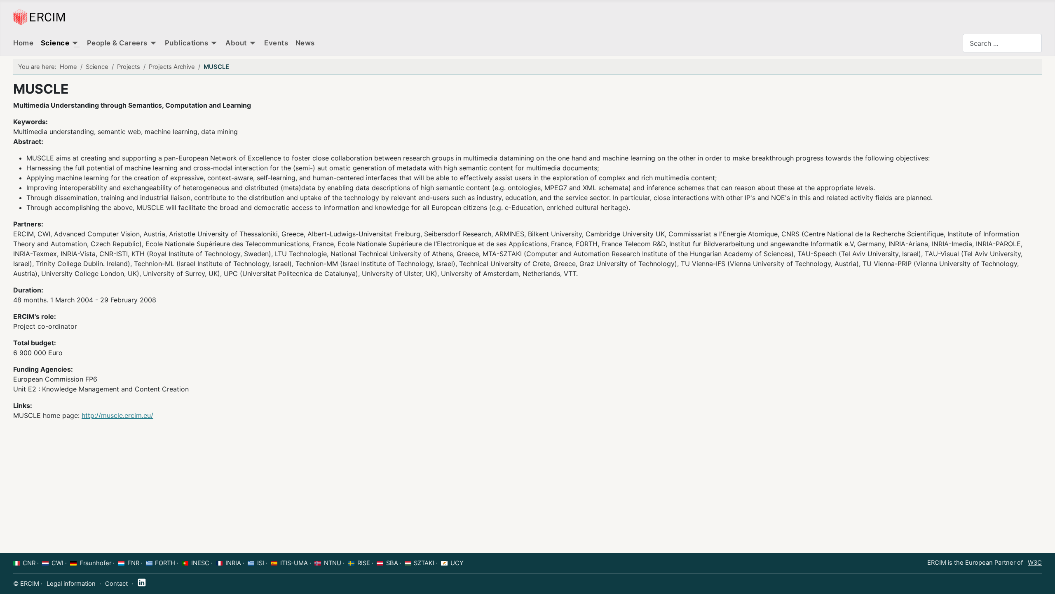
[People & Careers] (153, 43)
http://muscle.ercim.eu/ (117, 415)
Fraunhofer (95, 563)
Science (55, 43)
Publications (186, 43)
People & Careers (117, 43)
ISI (260, 563)
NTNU (332, 563)
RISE (363, 563)
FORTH (165, 563)
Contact (116, 583)
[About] (252, 43)
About (236, 43)
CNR (29, 563)
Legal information (71, 583)
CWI (57, 563)
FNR (133, 563)
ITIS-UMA (294, 563)
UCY (457, 563)
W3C (1035, 562)
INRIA (233, 563)
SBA (392, 563)
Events (276, 43)
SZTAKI (424, 563)
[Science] (75, 43)
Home (23, 43)
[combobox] (1002, 43)
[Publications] (213, 43)
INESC (200, 563)
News (305, 43)
